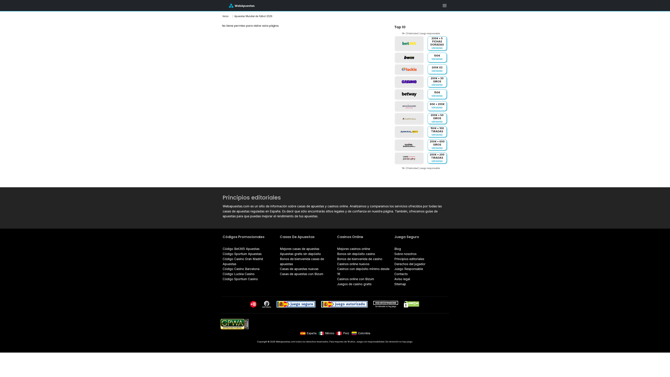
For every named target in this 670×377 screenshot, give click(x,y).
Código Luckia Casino (239, 274)
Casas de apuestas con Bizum (301, 274)
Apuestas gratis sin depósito (300, 254)
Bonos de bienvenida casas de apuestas (302, 261)
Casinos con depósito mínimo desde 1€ (363, 271)
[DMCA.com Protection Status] (411, 304)
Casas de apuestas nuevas (299, 269)
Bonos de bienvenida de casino (359, 259)
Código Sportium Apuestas (242, 254)
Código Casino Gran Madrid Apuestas (243, 261)
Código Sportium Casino (240, 279)
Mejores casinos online (353, 249)
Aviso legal (402, 279)
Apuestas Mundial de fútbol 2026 (253, 16)
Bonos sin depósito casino (356, 254)
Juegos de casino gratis (354, 284)
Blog (397, 249)
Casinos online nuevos (353, 264)
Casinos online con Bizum (355, 279)
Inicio (226, 16)
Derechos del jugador (409, 264)
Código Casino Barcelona (241, 269)
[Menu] (444, 5)
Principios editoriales (409, 259)
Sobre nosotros (405, 254)
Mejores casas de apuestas (299, 249)
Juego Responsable (408, 269)
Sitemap (400, 284)
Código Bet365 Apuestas (241, 249)
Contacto (401, 274)
